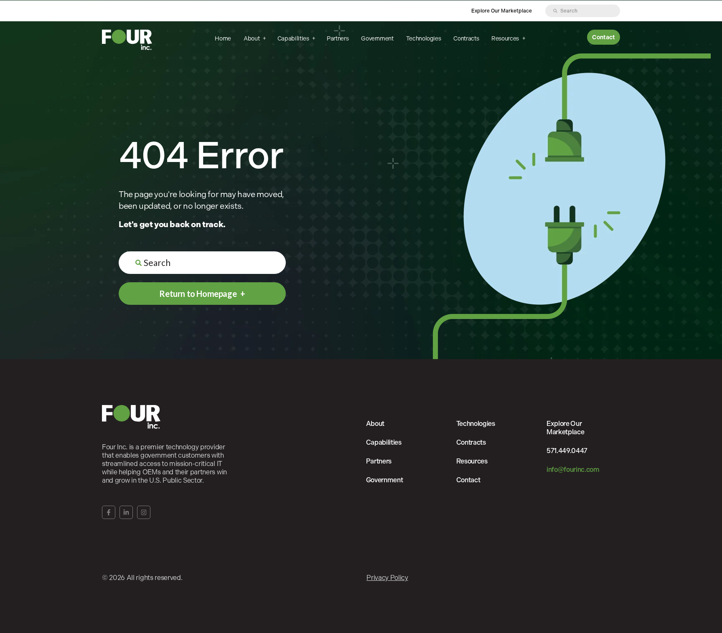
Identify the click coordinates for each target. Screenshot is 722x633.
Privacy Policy (387, 578)
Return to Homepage (198, 294)
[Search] (555, 11)
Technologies (423, 38)
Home (223, 38)
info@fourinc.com (573, 469)
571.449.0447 (567, 451)
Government (377, 38)
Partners (337, 38)
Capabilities (293, 38)
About (252, 38)
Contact (603, 37)
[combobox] (582, 11)
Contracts (466, 38)
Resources (505, 38)
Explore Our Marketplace (501, 11)
